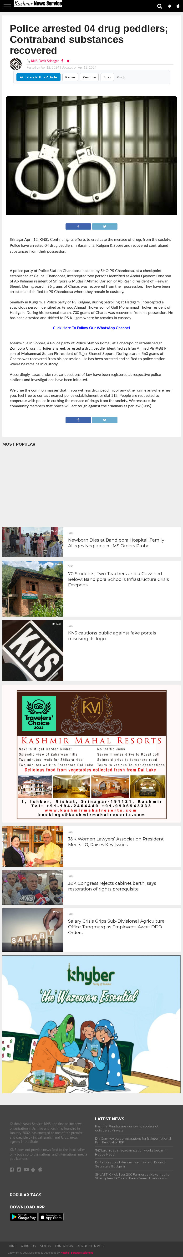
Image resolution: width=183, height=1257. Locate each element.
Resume (89, 77)
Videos (45, 1246)
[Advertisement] (91, 485)
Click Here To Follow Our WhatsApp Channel (91, 328)
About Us (28, 1246)
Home (12, 1246)
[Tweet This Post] (105, 226)
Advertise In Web (90, 1246)
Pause (70, 77)
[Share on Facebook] (79, 226)
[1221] (32, 680)
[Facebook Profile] (62, 61)
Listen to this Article (40, 77)
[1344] (32, 615)
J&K (70, 533)
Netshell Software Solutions (77, 1253)
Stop (107, 77)
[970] (32, 950)
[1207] (32, 865)
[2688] (32, 556)
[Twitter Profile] (68, 61)
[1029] (32, 903)
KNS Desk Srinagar (45, 61)
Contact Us (64, 1246)
